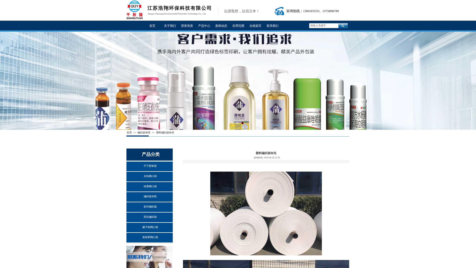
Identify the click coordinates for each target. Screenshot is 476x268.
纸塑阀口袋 (150, 186)
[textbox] (323, 25)
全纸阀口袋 (150, 176)
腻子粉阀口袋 (150, 227)
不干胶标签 (150, 166)
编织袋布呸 (150, 196)
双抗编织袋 (150, 217)
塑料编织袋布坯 (165, 132)
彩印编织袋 (150, 206)
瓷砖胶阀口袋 (150, 237)
